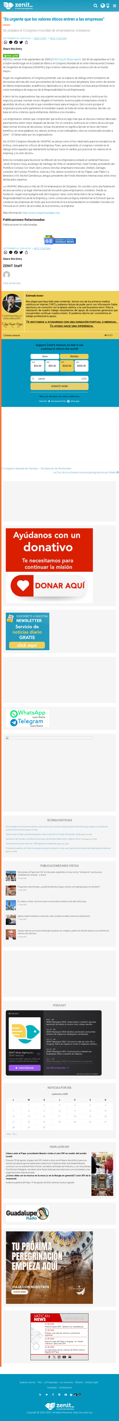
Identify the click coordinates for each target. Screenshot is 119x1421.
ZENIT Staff (40, 38)
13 (105, 1111)
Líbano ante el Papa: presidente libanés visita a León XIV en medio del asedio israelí (43, 834)
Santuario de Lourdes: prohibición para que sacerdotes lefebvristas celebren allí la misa (45, 839)
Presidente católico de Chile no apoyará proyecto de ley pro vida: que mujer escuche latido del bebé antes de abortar (58, 848)
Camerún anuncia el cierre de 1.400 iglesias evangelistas (31, 843)
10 (59, 1111)
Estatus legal (91, 1382)
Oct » (14, 1134)
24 (59, 1122)
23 (44, 1122)
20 (105, 1116)
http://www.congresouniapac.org (41, 212)
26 (90, 1122)
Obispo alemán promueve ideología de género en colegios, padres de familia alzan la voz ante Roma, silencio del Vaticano (63, 932)
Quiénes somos (28, 1382)
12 (90, 1111)
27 (105, 1122)
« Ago (8, 1134)
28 (13, 1127)
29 (29, 1127)
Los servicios (66, 1382)
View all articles (12, 283)
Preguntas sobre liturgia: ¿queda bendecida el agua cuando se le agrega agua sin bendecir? (59, 887)
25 (75, 1122)
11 (75, 1111)
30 (44, 1127)
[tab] (45, 1318)
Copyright (52, 1387)
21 (13, 1122)
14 (13, 1116)
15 (29, 1116)
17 (59, 1116)
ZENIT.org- (58, 59)
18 (75, 1116)
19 (90, 1116)
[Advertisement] (59, 444)
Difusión (79, 1382)
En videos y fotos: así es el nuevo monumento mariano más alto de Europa (52, 901)
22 (29, 1122)
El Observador (72, 59)
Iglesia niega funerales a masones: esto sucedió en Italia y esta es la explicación (54, 916)
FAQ (40, 1382)
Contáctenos (65, 1387)
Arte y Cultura (58, 38)
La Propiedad (50, 1382)
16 (44, 1116)
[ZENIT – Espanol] (33, 5)
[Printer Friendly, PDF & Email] (11, 55)
